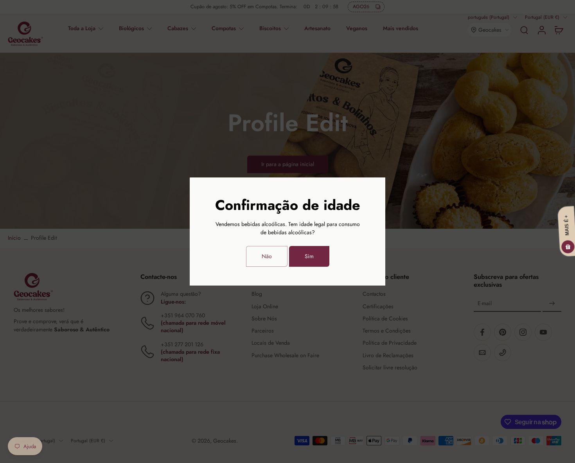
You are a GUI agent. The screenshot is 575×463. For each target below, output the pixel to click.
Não (267, 256)
